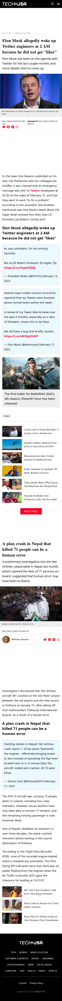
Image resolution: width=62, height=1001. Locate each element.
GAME (31, 964)
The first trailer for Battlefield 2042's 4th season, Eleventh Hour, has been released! (30, 398)
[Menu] (58, 4)
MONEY (35, 958)
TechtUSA (7, 33)
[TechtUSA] (14, 4)
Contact (23, 983)
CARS (22, 970)
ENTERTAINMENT (16, 964)
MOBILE (23, 952)
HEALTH (31, 970)
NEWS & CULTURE (39, 952)
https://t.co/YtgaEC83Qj (19, 267)
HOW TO (53, 970)
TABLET (42, 970)
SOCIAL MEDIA (44, 964)
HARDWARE (48, 958)
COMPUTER (10, 970)
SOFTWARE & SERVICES (16, 958)
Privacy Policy (36, 983)
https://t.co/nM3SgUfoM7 (21, 336)
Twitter (35, 190)
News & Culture (22, 33)
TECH (13, 952)
